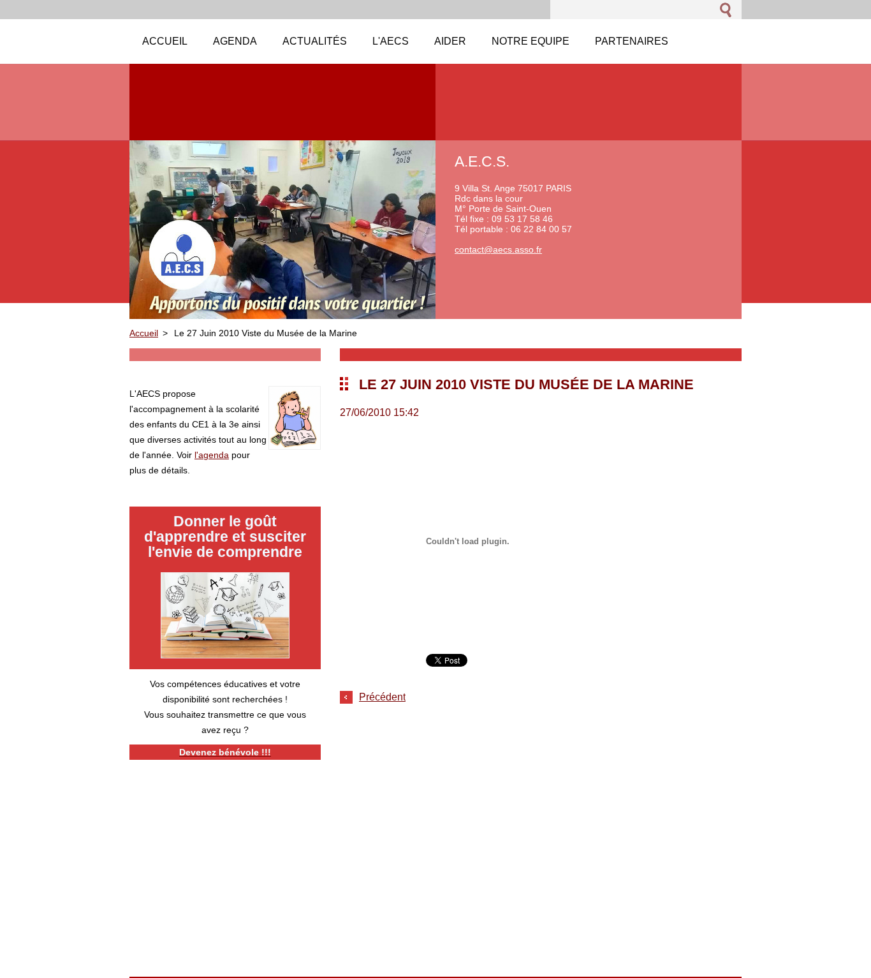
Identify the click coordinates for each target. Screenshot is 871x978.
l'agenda (211, 455)
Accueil (143, 333)
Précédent (382, 697)
